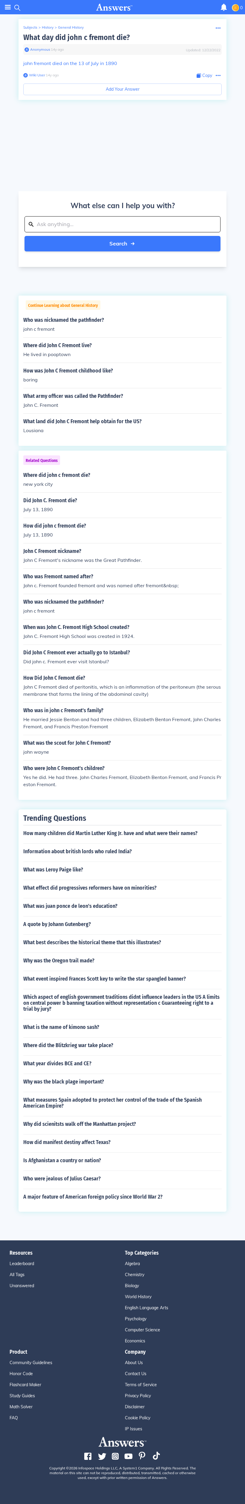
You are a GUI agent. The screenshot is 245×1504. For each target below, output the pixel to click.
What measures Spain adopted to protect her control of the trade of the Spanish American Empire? (112, 1103)
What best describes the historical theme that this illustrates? (92, 942)
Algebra (132, 1263)
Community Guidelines (31, 1362)
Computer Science (142, 1330)
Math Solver (21, 1406)
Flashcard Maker (25, 1384)
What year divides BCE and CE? (57, 1063)
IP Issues (133, 1429)
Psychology (135, 1318)
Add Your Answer (123, 89)
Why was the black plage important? (63, 1081)
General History (71, 27)
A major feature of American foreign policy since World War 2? (93, 1197)
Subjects (30, 27)
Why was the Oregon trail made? (58, 960)
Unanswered (22, 1285)
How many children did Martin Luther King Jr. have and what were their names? (110, 833)
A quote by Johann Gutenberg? (57, 924)
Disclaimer (135, 1406)
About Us (134, 1362)
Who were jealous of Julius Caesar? (62, 1178)
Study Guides (22, 1395)
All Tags (17, 1274)
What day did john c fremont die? (76, 37)
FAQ (14, 1417)
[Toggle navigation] (8, 7)
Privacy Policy (138, 1395)
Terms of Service (141, 1384)
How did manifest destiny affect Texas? (67, 1142)
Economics (135, 1341)
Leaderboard (22, 1263)
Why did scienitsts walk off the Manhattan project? (79, 1124)
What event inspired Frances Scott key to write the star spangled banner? (104, 979)
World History (138, 1296)
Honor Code (21, 1373)
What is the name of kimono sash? (61, 1027)
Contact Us (135, 1373)
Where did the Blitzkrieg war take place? (68, 1045)
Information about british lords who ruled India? (77, 851)
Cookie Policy (137, 1417)
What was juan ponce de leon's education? (70, 906)
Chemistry (134, 1274)
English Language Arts (146, 1307)
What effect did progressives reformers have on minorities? (90, 888)
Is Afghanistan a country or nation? (62, 1160)
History (47, 27)
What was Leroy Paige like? (53, 869)
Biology (132, 1285)
